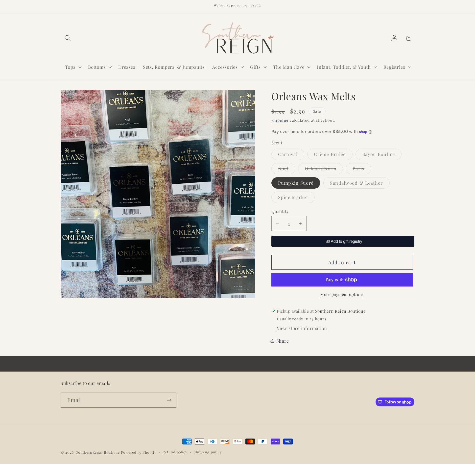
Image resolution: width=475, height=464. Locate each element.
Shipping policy (208, 452)
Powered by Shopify (138, 452)
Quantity (280, 211)
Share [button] (282, 341)
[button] (68, 38)
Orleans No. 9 (324, 169)
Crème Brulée (333, 155)
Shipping (279, 120)
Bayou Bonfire (382, 155)
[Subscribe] (169, 400)
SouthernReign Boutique (98, 452)
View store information (302, 328)
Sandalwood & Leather (360, 184)
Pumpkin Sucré (296, 183)
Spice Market (296, 198)
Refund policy (175, 452)
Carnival (291, 155)
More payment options (342, 294)
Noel (286, 169)
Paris (362, 169)
